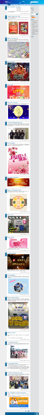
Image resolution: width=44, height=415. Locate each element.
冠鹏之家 (6, 1)
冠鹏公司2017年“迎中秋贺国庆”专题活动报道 (13, 297)
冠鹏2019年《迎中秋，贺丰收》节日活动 (12, 102)
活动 (15, 4)
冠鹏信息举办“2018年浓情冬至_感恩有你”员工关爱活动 (14, 190)
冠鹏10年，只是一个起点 (10, 214)
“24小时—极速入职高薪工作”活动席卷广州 (12, 342)
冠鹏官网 (19, 4)
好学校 (32, 37)
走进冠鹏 (13, 4)
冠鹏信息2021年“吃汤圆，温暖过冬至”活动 (12, 38)
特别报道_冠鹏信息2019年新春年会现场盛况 (12, 177)
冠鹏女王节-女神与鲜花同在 (10, 237)
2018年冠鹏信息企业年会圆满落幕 (11, 253)
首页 (6, 4)
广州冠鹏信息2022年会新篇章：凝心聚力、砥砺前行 (13, 16)
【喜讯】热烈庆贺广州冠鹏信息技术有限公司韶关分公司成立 (14, 122)
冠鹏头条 (9, 4)
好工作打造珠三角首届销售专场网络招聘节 (12, 363)
